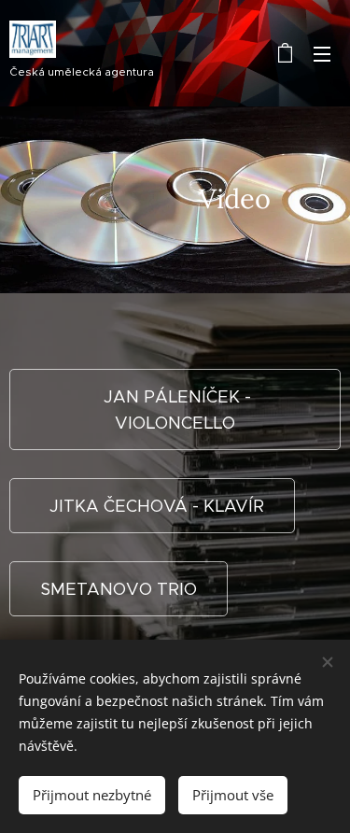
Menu (322, 53)
